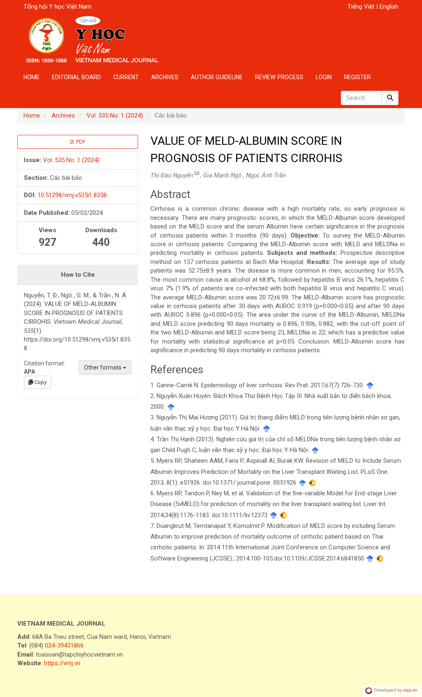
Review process (279, 77)
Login (324, 77)
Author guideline (217, 77)
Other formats (103, 367)
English (389, 6)
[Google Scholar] (370, 385)
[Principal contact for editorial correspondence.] (196, 173)
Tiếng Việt (361, 6)
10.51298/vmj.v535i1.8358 (72, 195)
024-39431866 (64, 645)
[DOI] (312, 482)
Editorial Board (76, 77)
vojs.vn (410, 690)
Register (357, 77)
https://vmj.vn (62, 663)
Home (31, 77)
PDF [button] (80, 142)
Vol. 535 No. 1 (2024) (115, 115)
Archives (164, 77)
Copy (40, 382)
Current (126, 77)
